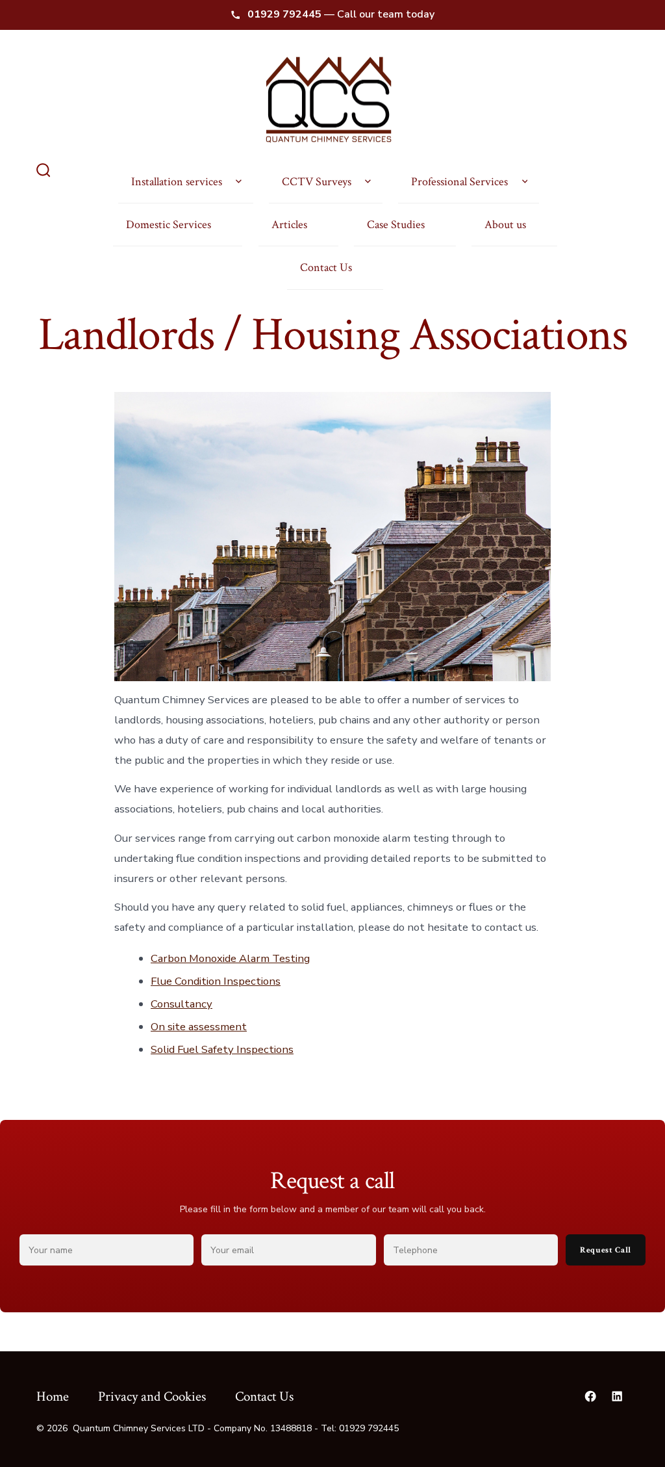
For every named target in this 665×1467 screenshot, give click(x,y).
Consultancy (181, 1003)
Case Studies (396, 224)
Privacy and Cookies (152, 1396)
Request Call (605, 1250)
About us (505, 224)
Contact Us (326, 267)
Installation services (176, 181)
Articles (289, 224)
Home (52, 1396)
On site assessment (199, 1026)
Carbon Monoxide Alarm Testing (230, 958)
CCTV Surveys (316, 181)
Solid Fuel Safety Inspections (222, 1049)
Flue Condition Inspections (216, 981)
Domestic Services (168, 224)
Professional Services (459, 181)
